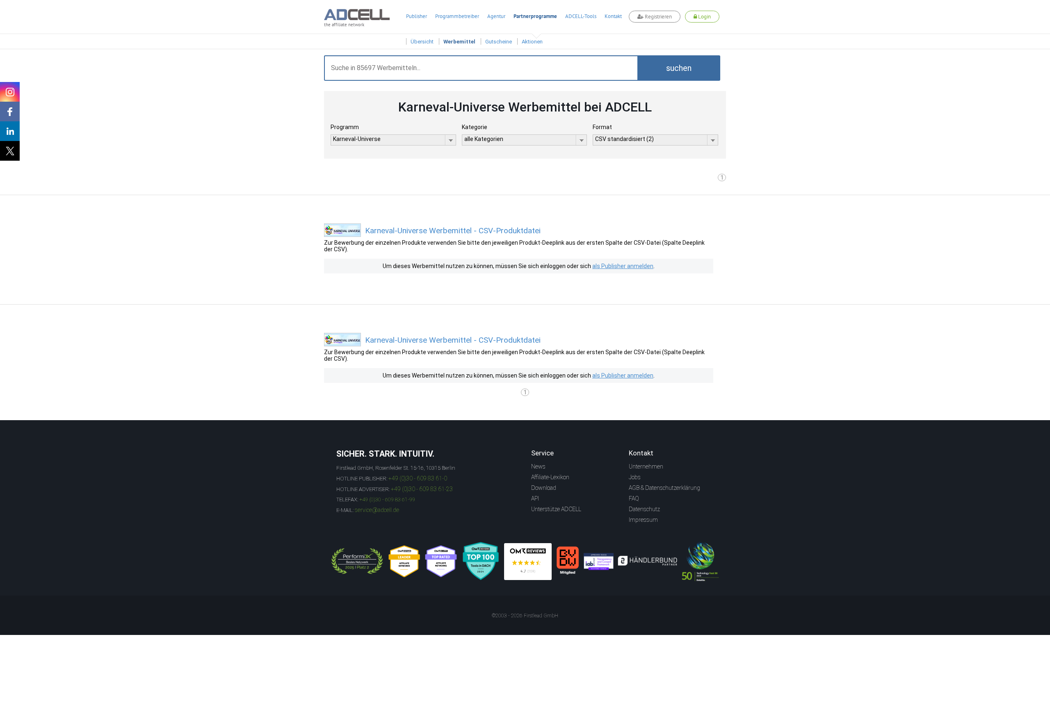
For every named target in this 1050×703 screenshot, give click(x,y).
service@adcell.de (377, 510)
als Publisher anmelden (622, 266)
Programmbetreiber (457, 16)
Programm (345, 127)
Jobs (635, 477)
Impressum (643, 519)
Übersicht (422, 42)
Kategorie (474, 127)
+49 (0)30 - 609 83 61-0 (417, 478)
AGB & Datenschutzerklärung (664, 488)
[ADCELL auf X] (10, 151)
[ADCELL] (528, 561)
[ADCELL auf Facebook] (10, 111)
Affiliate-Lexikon (550, 477)
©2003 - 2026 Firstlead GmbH (525, 616)
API (535, 498)
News (538, 466)
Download (543, 488)
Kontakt (613, 16)
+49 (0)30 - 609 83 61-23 (422, 489)
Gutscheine (498, 42)
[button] (678, 68)
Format (602, 127)
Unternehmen (646, 466)
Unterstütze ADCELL (556, 509)
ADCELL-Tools (580, 16)
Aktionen (532, 42)
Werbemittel (459, 42)
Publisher (416, 16)
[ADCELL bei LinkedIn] (10, 131)
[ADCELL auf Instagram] (10, 92)
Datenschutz (644, 509)
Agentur (496, 16)
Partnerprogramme (535, 16)
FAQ (634, 498)
